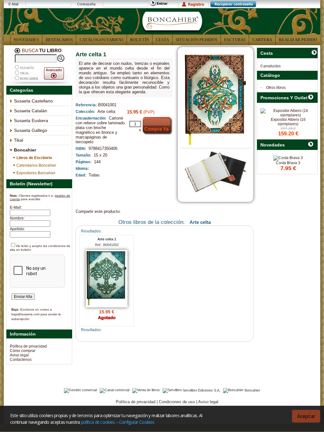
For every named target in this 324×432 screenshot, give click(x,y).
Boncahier (29, 78)
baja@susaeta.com (25, 314)
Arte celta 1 (106, 239)
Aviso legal (19, 355)
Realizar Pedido (298, 39)
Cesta (162, 39)
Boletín (139, 39)
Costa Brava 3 (288, 163)
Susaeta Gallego (30, 130)
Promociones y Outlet (284, 97)
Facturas (235, 39)
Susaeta (27, 68)
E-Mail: (14, 4)
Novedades (26, 39)
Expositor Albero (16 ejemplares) (288, 121)
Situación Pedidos (196, 39)
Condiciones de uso (177, 401)
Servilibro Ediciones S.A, (201, 390)
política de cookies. (98, 422)
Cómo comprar (22, 351)
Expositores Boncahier (35, 173)
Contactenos (21, 359)
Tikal (24, 73)
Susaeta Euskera (31, 120)
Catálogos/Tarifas (101, 39)
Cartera (262, 39)
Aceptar (306, 416)
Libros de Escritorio (34, 158)
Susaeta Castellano (33, 100)
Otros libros (276, 87)
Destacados (59, 39)
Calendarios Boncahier (36, 165)
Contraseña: (86, 4)
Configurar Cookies (136, 422)
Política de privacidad (28, 346)
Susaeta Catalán (30, 110)
